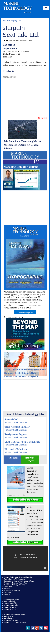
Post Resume (12, 457)
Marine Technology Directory (14, 585)
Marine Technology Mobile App (15, 583)
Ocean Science (10, 607)
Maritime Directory (11, 620)
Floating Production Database (15, 622)
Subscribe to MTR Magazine (14, 579)
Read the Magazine (25, 312)
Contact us (8, 587)
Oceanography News (11, 600)
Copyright (7, 592)
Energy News (9, 617)
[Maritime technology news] (17, 9)
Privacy (7, 594)
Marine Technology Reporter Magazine (18, 577)
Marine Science (10, 609)
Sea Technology (10, 602)
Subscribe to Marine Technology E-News (19, 581)
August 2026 (25, 235)
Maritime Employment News (14, 615)
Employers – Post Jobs (30, 459)
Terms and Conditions (12, 590)
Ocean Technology (11, 604)
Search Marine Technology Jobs (25, 414)
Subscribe (25, 500)
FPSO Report (9, 618)
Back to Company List (12, 20)
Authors (7, 589)
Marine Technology (11, 605)
